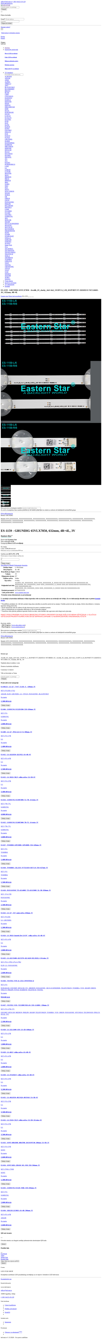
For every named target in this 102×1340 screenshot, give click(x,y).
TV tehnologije (9, 284)
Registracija (9, 3)
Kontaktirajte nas (6, 1279)
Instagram (8, 1322)
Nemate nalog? (5, 27)
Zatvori (4, 1244)
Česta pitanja (9, 281)
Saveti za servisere (10, 283)
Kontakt (7, 286)
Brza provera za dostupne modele (11, 508)
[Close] (1, 1237)
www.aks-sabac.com (18, 625)
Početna (7, 48)
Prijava (3, 3)
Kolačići (7, 1312)
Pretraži (4, 679)
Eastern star (4, 296)
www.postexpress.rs (18, 627)
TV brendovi (9, 72)
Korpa (3, 36)
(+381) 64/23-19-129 (19, 1)
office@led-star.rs (6, 1)
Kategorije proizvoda (11, 49)
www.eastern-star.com (22, 592)
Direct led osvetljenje (15, 296)
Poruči (3, 38)
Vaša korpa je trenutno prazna (10, 33)
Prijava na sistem (7, 23)
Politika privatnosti (11, 1309)
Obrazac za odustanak (13, 1332)
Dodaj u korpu (6, 563)
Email (3, 19)
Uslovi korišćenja (10, 1305)
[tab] (5, 565)
